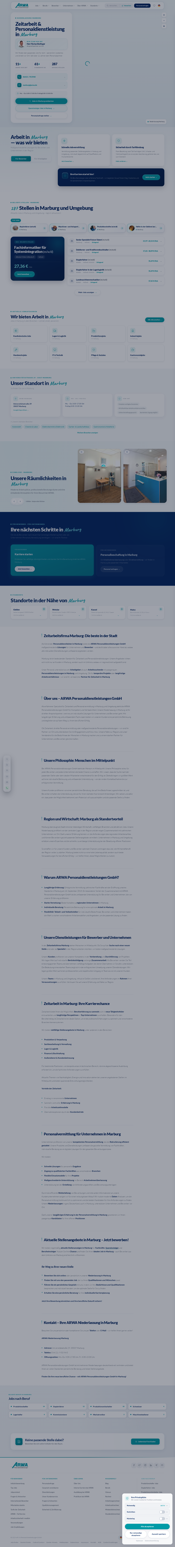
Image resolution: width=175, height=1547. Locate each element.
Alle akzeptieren (147, 1526)
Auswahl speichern (159, 1534)
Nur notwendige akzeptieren (136, 1534)
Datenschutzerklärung (152, 1540)
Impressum (139, 1540)
